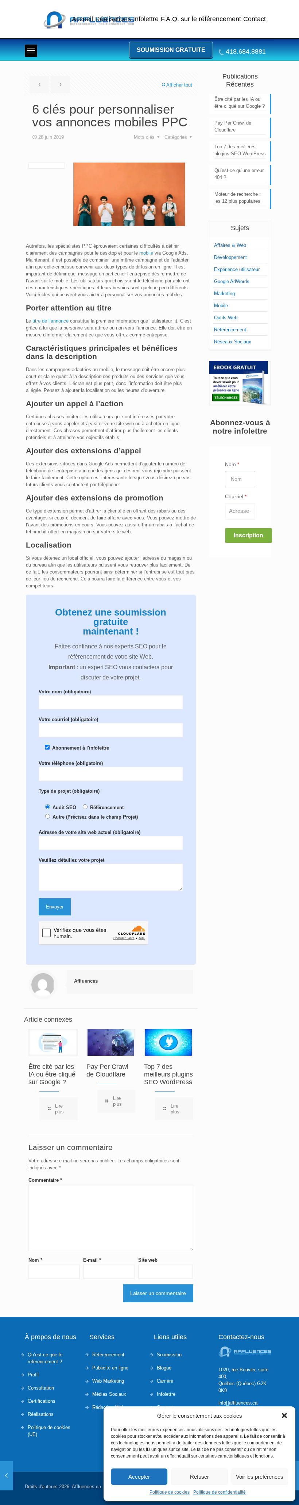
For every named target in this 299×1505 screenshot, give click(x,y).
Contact (254, 19)
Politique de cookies (170, 1492)
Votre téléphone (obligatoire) (71, 763)
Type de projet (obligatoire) (69, 791)
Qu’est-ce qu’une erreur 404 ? (239, 174)
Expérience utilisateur (237, 269)
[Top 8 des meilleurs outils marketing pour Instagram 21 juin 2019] (6, 1475)
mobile (147, 253)
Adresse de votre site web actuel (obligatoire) (89, 832)
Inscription (248, 535)
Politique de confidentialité (219, 1492)
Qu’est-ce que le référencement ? (45, 1358)
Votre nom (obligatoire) (65, 691)
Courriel (235, 496)
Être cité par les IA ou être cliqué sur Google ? (51, 1074)
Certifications (41, 1401)
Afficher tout (179, 85)
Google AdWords (231, 281)
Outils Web (225, 317)
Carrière (165, 1381)
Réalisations (113, 19)
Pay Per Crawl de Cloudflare (107, 1070)
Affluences (86, 981)
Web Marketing (108, 1381)
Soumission (169, 1354)
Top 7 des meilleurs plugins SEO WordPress (168, 1074)
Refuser (199, 1477)
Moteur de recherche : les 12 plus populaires (237, 197)
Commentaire (45, 1180)
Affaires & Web (230, 245)
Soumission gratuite (171, 50)
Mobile (221, 305)
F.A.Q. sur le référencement (201, 19)
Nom (35, 1260)
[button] (284, 1415)
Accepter (139, 1477)
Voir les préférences (259, 1477)
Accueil (82, 19)
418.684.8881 (246, 51)
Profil (33, 1375)
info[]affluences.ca (237, 1403)
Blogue (164, 1368)
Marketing (224, 293)
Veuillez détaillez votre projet (71, 860)
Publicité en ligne (110, 1368)
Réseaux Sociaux (232, 341)
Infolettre (146, 19)
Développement (230, 257)
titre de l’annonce (50, 321)
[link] (240, 383)
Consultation (41, 1388)
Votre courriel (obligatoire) (68, 719)
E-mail (92, 1260)
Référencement (230, 329)
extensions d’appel (106, 450)
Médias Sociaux (109, 1394)
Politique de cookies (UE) (49, 1431)
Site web (148, 1260)
